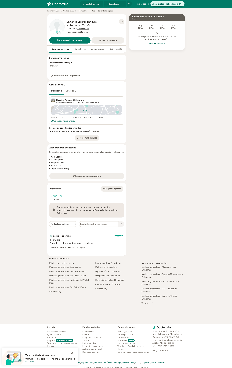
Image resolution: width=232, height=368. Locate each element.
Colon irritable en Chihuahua (108, 284)
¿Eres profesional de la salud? (166, 4)
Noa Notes (125, 340)
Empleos (59, 340)
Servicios (86, 340)
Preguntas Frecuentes (92, 346)
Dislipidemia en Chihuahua (107, 275)
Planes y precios (124, 331)
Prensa (50, 346)
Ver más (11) (147, 303)
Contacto (51, 337)
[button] (70, 40)
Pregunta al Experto (91, 337)
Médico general (74, 25)
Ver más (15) (101, 288)
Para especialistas (125, 334)
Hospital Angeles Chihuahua (70, 100)
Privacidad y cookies (56, 331)
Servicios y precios (60, 49)
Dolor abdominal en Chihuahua (109, 280)
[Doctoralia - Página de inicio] (62, 3)
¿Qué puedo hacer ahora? (63, 121)
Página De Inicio (54, 11)
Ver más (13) (55, 291)
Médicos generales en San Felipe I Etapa (67, 275)
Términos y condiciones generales (62, 343)
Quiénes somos (54, 334)
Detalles (54, 65)
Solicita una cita (157, 43)
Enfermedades (89, 343)
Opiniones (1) (115, 49)
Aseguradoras (97, 49)
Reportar (82, 248)
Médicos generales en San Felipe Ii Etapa (67, 287)
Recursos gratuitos (126, 343)
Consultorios (80, 49)
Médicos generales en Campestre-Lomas (68, 271)
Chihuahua (94, 103)
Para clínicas (123, 337)
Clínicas (85, 334)
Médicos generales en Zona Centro (65, 267)
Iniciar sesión (143, 4)
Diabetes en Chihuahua (106, 267)
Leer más (29, 361)
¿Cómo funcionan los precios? (65, 75)
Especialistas (88, 331)
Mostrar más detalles (88, 138)
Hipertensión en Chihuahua (107, 271)
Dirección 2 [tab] (71, 90)
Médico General (69, 11)
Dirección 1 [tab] (56, 90)
